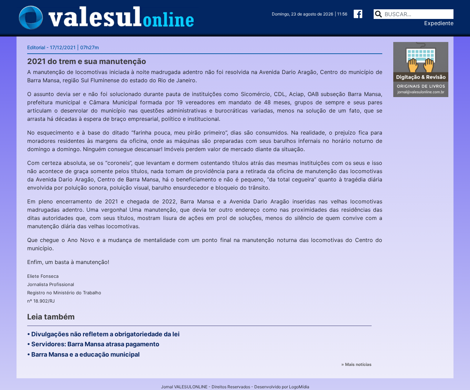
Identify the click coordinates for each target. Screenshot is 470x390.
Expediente (438, 23)
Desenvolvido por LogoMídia (281, 386)
